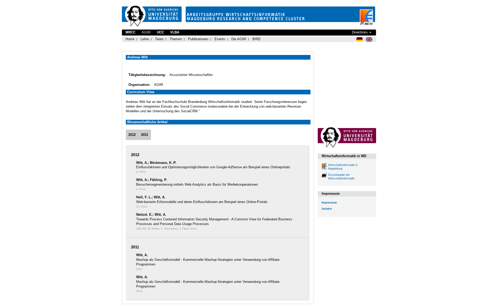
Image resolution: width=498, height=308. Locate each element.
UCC (160, 32)
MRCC (130, 32)
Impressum (329, 202)
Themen (176, 39)
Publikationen (198, 39)
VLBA (174, 32)
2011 (144, 135)
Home (130, 39)
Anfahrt (327, 208)
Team (159, 39)
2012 (132, 135)
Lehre (145, 39)
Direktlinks (360, 32)
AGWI (146, 32)
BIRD (256, 39)
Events (220, 39)
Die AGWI (238, 39)
